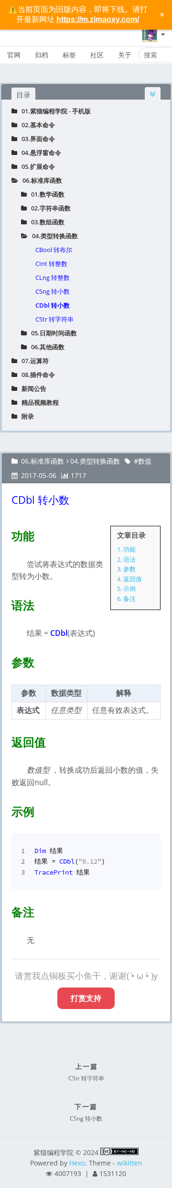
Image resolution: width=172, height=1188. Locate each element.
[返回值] (6, 740)
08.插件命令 (36, 374)
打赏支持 (86, 998)
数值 (144, 461)
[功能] (6, 534)
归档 (41, 54)
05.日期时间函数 (52, 333)
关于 (124, 54)
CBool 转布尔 (53, 249)
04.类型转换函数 (53, 236)
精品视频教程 (38, 402)
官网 (14, 54)
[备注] (6, 910)
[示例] (6, 809)
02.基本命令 (36, 125)
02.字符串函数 (49, 208)
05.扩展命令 (36, 166)
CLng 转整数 (52, 277)
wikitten (129, 1162)
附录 (25, 416)
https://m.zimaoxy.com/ (97, 19)
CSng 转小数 (52, 291)
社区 (97, 54)
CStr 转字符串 (54, 319)
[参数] (6, 660)
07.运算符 (33, 360)
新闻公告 (31, 388)
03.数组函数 (45, 222)
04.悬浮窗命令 (39, 152)
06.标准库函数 (40, 180)
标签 (69, 54)
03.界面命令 (36, 138)
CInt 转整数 (51, 263)
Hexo (77, 1162)
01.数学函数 (45, 194)
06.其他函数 (45, 347)
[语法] (6, 603)
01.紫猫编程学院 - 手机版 (54, 111)
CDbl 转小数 (52, 305)
